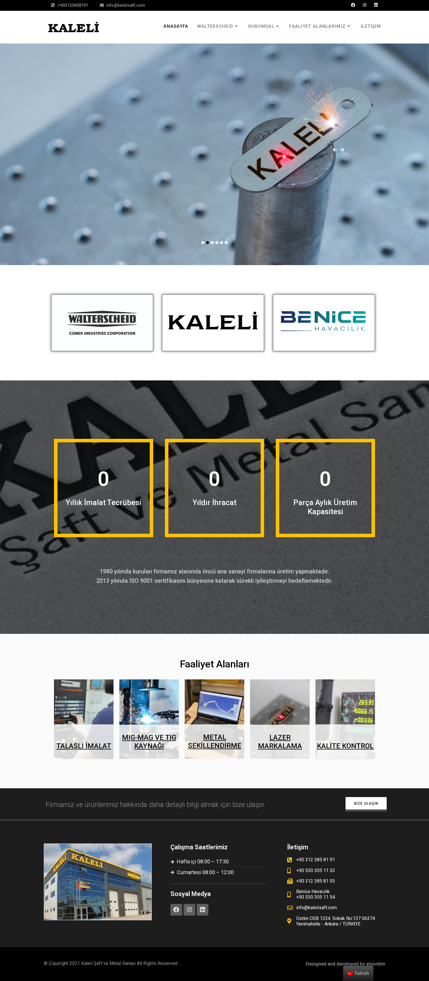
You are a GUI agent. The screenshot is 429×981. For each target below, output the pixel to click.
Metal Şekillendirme (214, 741)
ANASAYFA (175, 26)
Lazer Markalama (280, 741)
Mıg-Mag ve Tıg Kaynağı (149, 741)
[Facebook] (353, 5)
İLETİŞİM (371, 26)
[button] (366, 803)
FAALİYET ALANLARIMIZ (317, 26)
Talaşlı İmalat (83, 746)
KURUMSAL (261, 26)
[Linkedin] (376, 5)
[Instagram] (364, 5)
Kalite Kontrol (345, 746)
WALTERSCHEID (215, 26)
